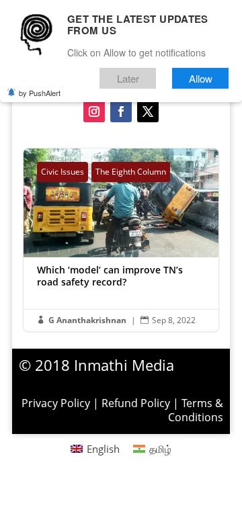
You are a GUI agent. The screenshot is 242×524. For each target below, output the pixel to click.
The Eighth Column (130, 171)
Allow (200, 78)
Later (128, 78)
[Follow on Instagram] (94, 111)
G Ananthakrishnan (87, 320)
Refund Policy (136, 403)
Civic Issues (62, 171)
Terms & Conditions (195, 410)
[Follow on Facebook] (121, 111)
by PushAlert (40, 92)
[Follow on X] (148, 111)
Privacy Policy (56, 403)
